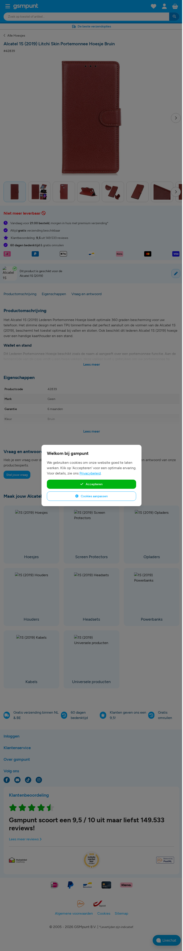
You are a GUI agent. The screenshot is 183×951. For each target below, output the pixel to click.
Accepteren (94, 484)
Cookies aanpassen (94, 496)
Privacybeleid (90, 473)
